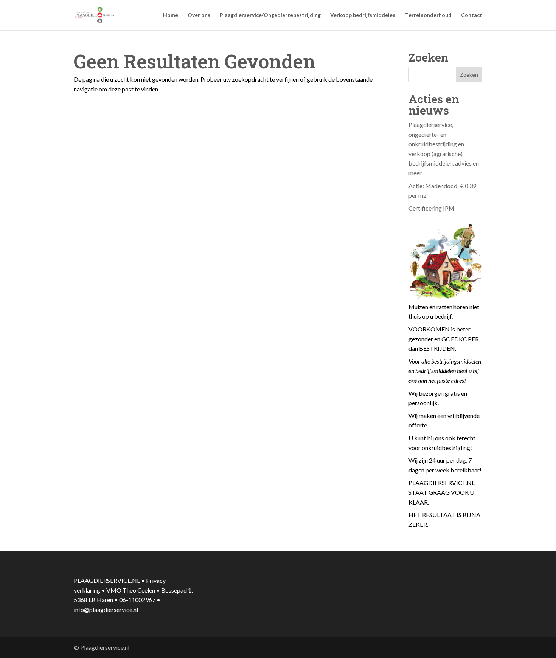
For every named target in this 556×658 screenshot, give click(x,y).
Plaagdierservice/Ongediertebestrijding (270, 15)
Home (170, 15)
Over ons (199, 15)
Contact (471, 15)
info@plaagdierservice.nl (106, 609)
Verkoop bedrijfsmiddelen (363, 15)
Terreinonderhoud (428, 15)
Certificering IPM (431, 208)
